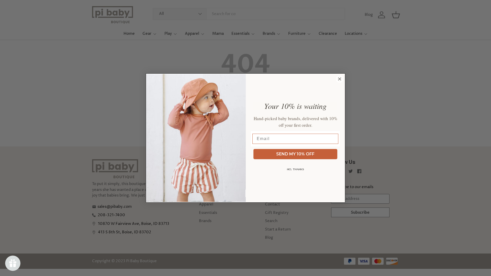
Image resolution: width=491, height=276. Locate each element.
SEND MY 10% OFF (295, 154)
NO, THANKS (295, 169)
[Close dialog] (340, 79)
